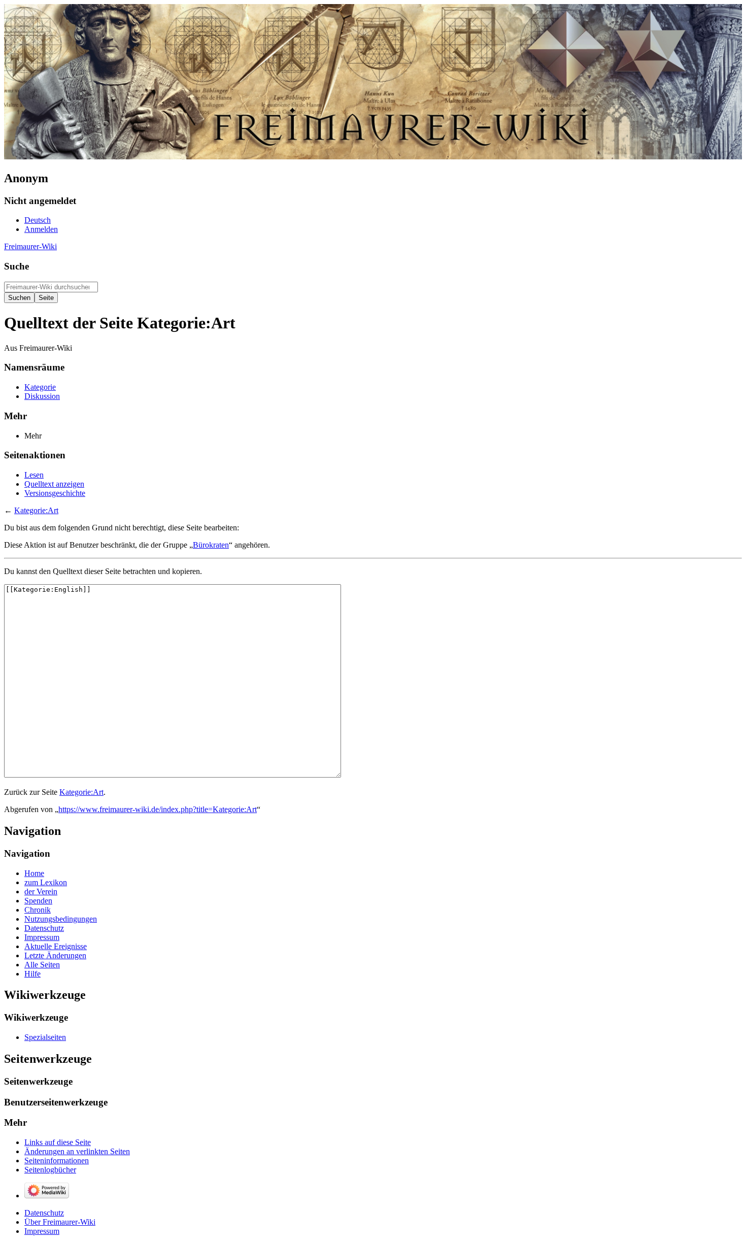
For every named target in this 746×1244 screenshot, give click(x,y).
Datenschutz (44, 1212)
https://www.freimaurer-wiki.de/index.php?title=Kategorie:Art (157, 809)
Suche (16, 266)
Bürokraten (211, 545)
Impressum (41, 1231)
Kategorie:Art (36, 510)
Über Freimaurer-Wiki (59, 1222)
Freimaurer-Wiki (30, 246)
